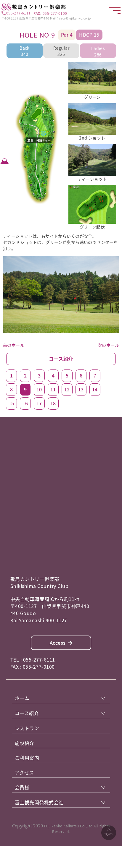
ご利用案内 (27, 757)
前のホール (13, 345)
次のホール (108, 345)
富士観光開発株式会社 (39, 802)
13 (81, 389)
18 (53, 403)
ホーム (22, 697)
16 (25, 403)
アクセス (24, 772)
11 (53, 389)
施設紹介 (24, 742)
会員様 (22, 787)
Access (58, 642)
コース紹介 (61, 358)
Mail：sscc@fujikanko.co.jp (70, 18)
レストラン (27, 728)
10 (39, 389)
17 (39, 403)
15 (11, 403)
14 (95, 389)
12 (67, 389)
